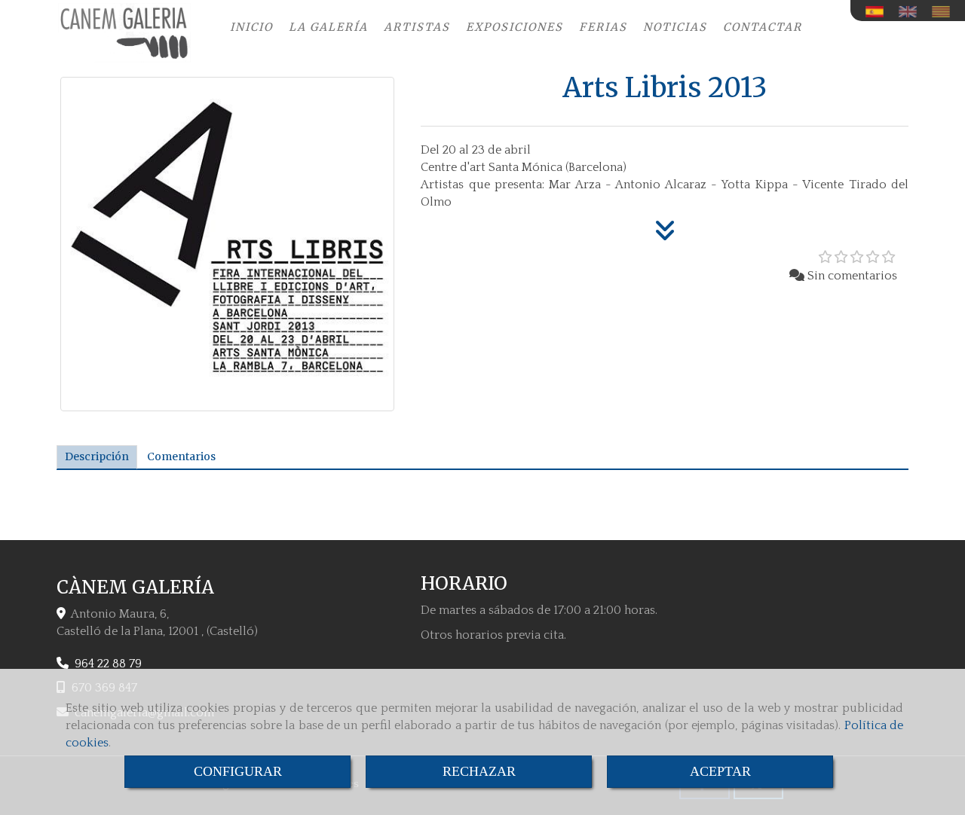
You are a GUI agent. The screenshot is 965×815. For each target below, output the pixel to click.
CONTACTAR (762, 27)
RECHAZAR (479, 771)
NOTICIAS (675, 27)
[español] (878, 11)
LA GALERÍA (328, 27)
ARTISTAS (417, 27)
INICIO (251, 27)
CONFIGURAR (238, 771)
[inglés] (911, 11)
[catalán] (944, 11)
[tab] (97, 457)
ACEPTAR (720, 771)
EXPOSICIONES (514, 27)
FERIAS (603, 27)
